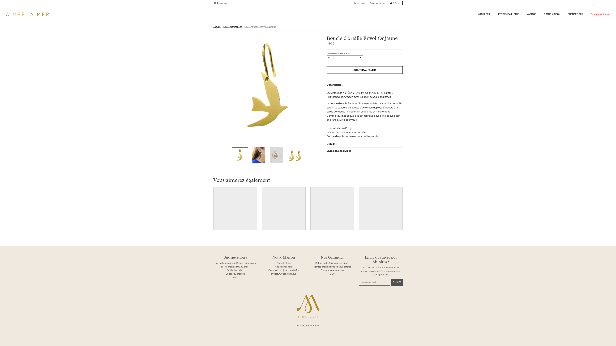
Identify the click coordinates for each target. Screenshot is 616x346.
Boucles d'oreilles (232, 27)
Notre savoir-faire (283, 266)
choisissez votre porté (338, 53)
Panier (396, 3)
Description (334, 84)
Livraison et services (339, 150)
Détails (331, 143)
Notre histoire (284, 263)
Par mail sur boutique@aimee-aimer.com (235, 263)
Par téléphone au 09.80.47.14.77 (235, 266)
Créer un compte (377, 3)
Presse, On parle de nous (283, 273)
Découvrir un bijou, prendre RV (283, 270)
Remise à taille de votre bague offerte (332, 266)
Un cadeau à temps (235, 273)
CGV (332, 273)
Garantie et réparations (332, 270)
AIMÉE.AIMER (312, 325)
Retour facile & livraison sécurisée (332, 263)
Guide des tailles (235, 270)
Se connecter (360, 3)
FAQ (235, 277)
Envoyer (397, 282)
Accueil (217, 27)
